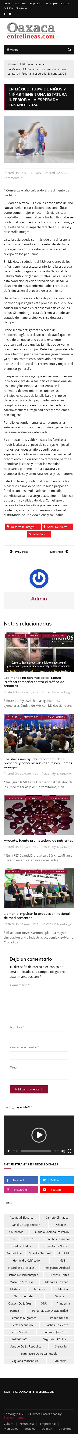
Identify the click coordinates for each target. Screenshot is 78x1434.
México (63, 1289)
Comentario (20, 985)
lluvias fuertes (59, 1275)
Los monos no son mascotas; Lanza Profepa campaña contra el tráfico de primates (34, 681)
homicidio (64, 1253)
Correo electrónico (25, 1047)
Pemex (14, 1310)
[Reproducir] (9, 1151)
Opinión (8, 8)
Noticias (33, 635)
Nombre (17, 1027)
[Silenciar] (63, 1151)
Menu (13, 49)
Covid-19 (30, 1239)
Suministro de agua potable (39, 1353)
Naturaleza (21, 3)
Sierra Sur (61, 1346)
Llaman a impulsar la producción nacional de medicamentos (37, 915)
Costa (11, 1239)
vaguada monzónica (25, 1361)
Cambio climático (57, 1217)
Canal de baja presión (26, 1225)
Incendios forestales (21, 1267)
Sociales (65, 3)
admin (64, 173)
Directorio (21, 8)
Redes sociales (20, 1332)
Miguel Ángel (64, 692)
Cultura (8, 3)
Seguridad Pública (54, 1339)
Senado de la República (25, 1346)
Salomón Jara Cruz (56, 1332)
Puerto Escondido (21, 1325)
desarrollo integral (23, 527)
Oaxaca (59, 1296)
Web (13, 1067)
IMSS (62, 1260)
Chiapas (61, 1225)
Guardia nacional (40, 1253)
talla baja (39, 534)
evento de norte (56, 1246)
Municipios (52, 3)
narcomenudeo (24, 1296)
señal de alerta (57, 527)
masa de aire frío (21, 1282)
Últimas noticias (55, 635)
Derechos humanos (57, 1239)
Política (33, 871)
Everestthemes (14, 1418)
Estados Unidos (21, 1246)
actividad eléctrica (21, 1217)
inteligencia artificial (57, 1267)
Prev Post (21, 552)
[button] (39, 1135)
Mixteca (15, 1289)
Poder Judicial (59, 1318)
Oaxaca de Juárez (19, 1303)
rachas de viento (57, 1325)
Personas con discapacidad (50, 1310)
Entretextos (15, 635)
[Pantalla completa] (69, 1151)
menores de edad (56, 1282)
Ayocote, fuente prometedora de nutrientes (38, 840)
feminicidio (14, 1253)
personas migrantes (23, 1318)
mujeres (39, 1289)
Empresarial (36, 3)
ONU (44, 1303)
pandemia (63, 1303)
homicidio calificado (26, 1260)
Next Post (56, 552)
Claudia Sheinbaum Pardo (52, 1232)
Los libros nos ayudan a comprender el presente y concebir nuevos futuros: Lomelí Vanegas (38, 763)
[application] (39, 1135)
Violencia (60, 1361)
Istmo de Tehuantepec (23, 1275)
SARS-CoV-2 (19, 1339)
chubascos (16, 1232)
